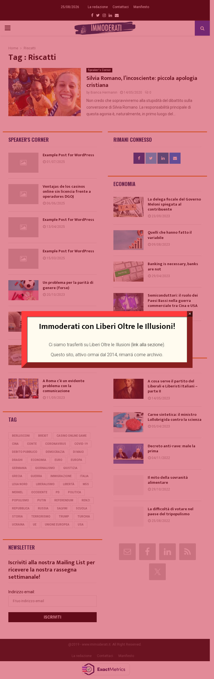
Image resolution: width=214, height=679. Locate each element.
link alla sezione (147, 344)
